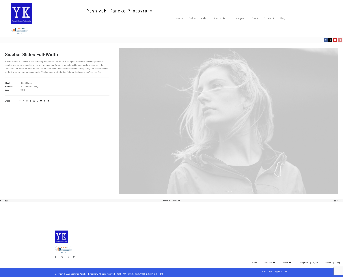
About (217, 18)
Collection (195, 18)
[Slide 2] (228, 191)
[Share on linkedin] (34, 101)
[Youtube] (335, 40)
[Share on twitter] (23, 101)
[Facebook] (326, 40)
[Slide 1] (226, 191)
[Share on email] (47, 101)
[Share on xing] (44, 101)
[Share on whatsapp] (37, 101)
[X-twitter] (330, 40)
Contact (269, 18)
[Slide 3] (231, 191)
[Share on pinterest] (30, 101)
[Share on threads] (27, 101)
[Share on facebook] (20, 101)
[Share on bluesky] (40, 101)
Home (179, 18)
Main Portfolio (171, 200)
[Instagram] (340, 40)
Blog (282, 18)
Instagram (239, 18)
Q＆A (255, 18)
